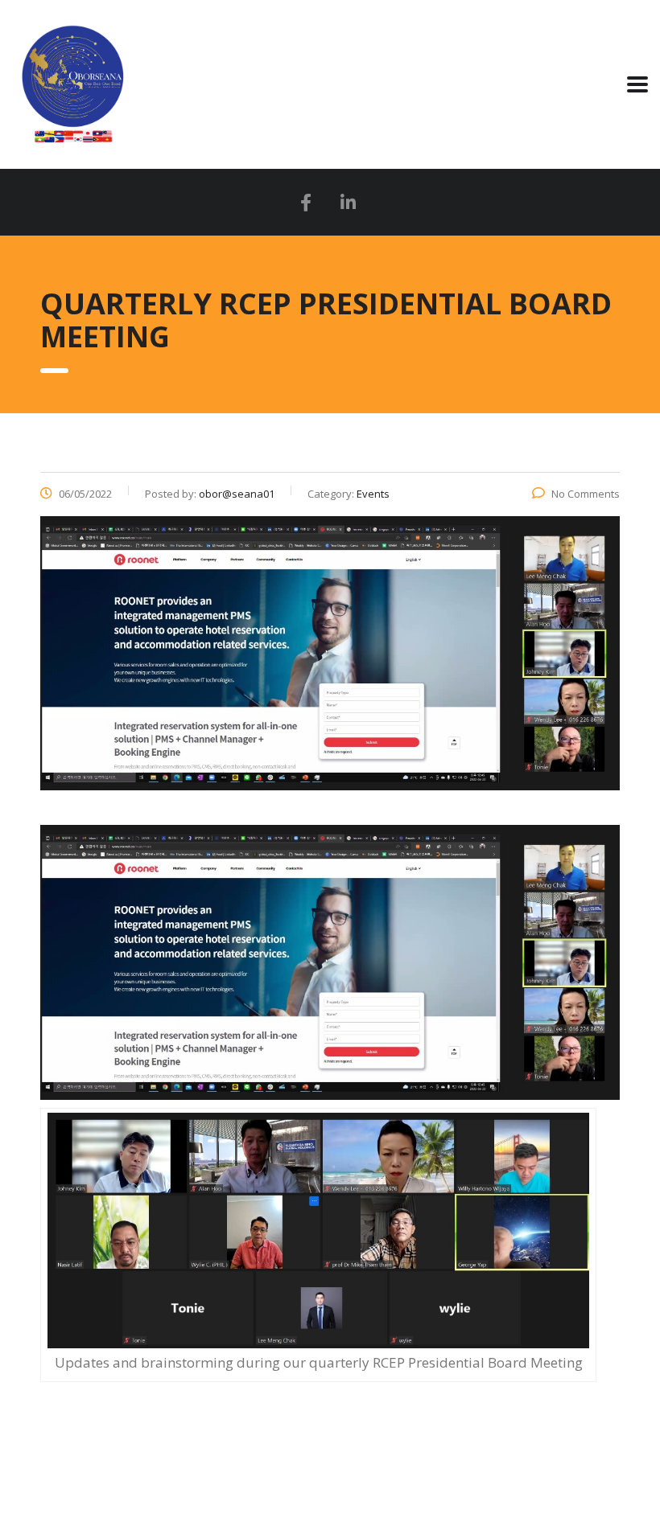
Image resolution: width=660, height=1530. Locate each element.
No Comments (585, 493)
